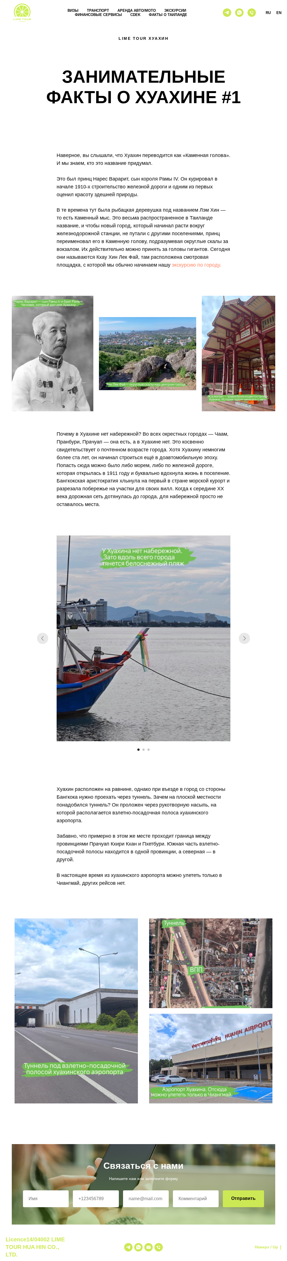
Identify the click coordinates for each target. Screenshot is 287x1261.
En (278, 13)
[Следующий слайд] (244, 638)
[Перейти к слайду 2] (143, 750)
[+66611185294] (158, 1247)
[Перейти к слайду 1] (138, 750)
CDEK (135, 15)
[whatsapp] (239, 12)
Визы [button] (73, 10)
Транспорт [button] (98, 10)
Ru (268, 13)
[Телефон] (251, 12)
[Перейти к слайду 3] (148, 750)
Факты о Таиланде (168, 15)
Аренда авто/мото (136, 10)
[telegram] (227, 12)
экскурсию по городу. (196, 265)
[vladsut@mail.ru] (148, 1247)
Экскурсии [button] (175, 10)
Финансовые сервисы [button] (98, 15)
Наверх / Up (266, 1247)
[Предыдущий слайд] (42, 638)
